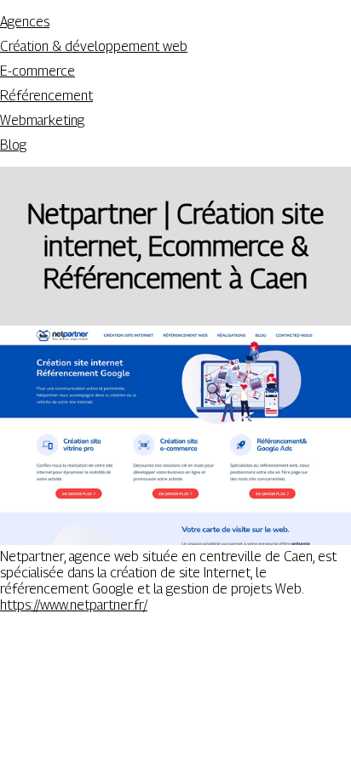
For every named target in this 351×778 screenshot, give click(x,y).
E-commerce (37, 71)
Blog (13, 145)
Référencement (46, 96)
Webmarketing (42, 120)
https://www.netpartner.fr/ (73, 605)
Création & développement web (93, 46)
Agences (24, 22)
